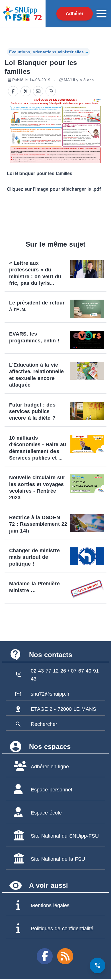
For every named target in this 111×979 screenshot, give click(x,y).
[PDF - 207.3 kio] (55, 130)
